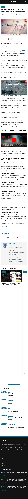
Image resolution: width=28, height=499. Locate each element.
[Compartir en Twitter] (5, 39)
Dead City (10, 400)
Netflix (23, 50)
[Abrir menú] (26, 2)
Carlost (4, 440)
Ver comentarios (15, 383)
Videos (2, 463)
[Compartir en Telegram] (15, 39)
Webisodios (3, 465)
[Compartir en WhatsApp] (11, 39)
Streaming (3, 458)
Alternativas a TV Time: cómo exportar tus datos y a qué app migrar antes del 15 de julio (11, 284)
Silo (9, 392)
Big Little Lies (11, 424)
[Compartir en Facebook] (2, 39)
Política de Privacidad (20, 497)
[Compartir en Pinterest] (8, 39)
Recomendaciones (5, 233)
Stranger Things (14, 126)
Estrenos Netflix (10, 231)
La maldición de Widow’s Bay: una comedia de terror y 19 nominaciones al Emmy (16, 480)
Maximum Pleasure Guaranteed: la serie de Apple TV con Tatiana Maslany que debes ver (16, 487)
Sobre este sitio (11, 497)
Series (3, 7)
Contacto (4, 497)
